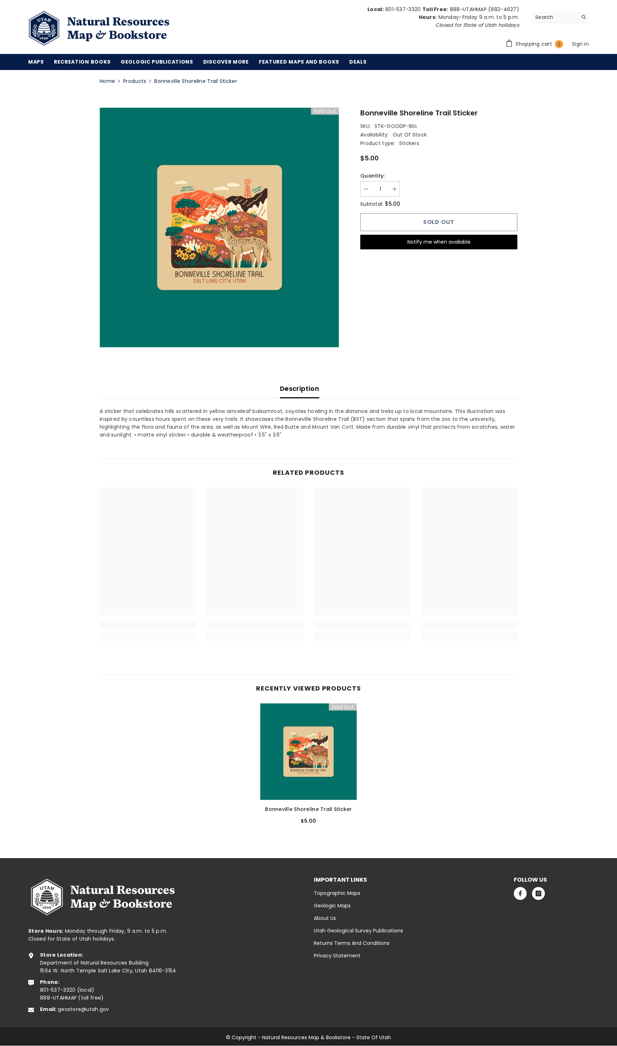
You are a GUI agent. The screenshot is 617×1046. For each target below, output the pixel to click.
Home (107, 81)
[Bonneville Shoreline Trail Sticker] (308, 751)
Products (134, 81)
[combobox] (555, 17)
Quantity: (372, 175)
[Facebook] (520, 893)
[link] (148, 625)
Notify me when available (439, 241)
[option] (219, 227)
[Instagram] (538, 893)
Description (299, 388)
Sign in (580, 44)
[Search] (560, 17)
